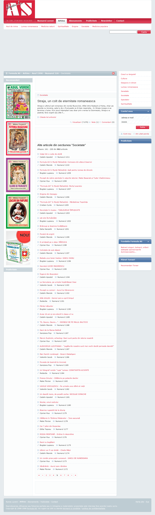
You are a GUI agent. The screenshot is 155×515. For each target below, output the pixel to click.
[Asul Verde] (18, 103)
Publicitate (91, 21)
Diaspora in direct (128, 83)
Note (95, 122)
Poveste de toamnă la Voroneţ (53, 362)
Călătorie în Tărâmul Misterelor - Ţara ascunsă (60, 418)
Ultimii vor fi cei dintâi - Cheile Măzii (55, 450)
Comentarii (108, 122)
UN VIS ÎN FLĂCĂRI (48, 218)
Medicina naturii (48, 26)
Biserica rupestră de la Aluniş (52, 410)
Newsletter (106, 21)
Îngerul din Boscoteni (49, 274)
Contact (120, 21)
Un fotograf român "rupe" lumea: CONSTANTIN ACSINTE (64, 370)
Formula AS (14, 73)
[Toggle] (148, 111)
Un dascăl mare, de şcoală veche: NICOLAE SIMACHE (63, 394)
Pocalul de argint (47, 234)
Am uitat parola (142, 134)
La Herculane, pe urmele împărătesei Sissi (58, 282)
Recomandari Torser (130, 265)
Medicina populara (100, 26)
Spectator (125, 100)
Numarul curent (45, 21)
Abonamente (75, 21)
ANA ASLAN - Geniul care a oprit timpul (57, 298)
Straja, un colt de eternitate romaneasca (66, 101)
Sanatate (85, 26)
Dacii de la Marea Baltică (50, 330)
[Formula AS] (19, 9)
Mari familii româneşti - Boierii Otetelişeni (58, 354)
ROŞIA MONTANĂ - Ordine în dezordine (57, 434)
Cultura (124, 78)
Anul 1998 (37, 73)
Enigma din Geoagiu (48, 194)
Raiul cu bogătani (47, 442)
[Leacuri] (18, 139)
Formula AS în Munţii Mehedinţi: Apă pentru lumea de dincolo (66, 170)
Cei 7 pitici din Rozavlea (50, 426)
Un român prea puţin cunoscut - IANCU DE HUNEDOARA (64, 458)
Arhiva (61, 21)
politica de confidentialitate (93, 508)
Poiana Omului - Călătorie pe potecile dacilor (59, 378)
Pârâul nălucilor (46, 306)
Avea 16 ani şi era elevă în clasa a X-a (56, 314)
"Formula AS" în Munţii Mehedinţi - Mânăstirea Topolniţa (64, 202)
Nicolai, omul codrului (49, 402)
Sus (147, 502)
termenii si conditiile (71, 508)
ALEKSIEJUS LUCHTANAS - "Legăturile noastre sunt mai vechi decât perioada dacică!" (77, 346)
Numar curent (12, 502)
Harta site (140, 502)
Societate (44, 95)
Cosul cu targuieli (128, 74)
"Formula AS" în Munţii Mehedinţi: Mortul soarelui (61, 186)
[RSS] (113, 73)
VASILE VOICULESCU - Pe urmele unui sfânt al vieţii (62, 386)
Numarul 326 (52, 73)
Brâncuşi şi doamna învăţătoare (53, 226)
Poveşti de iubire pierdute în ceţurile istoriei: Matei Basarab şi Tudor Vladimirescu (75, 178)
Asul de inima (12, 26)
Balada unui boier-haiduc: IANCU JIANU (57, 258)
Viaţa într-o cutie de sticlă (51, 154)
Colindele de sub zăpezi (50, 250)
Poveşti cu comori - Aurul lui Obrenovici (57, 290)
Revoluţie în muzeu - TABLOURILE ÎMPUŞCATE (60, 210)
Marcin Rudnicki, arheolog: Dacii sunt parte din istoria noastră (66, 338)
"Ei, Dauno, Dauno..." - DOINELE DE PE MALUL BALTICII (64, 322)
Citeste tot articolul (48, 117)
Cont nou (127, 134)
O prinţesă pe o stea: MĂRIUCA (53, 242)
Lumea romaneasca (29, 26)
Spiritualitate (63, 26)
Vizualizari (80, 122)
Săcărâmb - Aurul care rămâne (53, 466)
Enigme (75, 26)
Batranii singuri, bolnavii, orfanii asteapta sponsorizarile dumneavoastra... (134, 249)
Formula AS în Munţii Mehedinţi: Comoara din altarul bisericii (66, 162)
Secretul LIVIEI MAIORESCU (52, 266)
